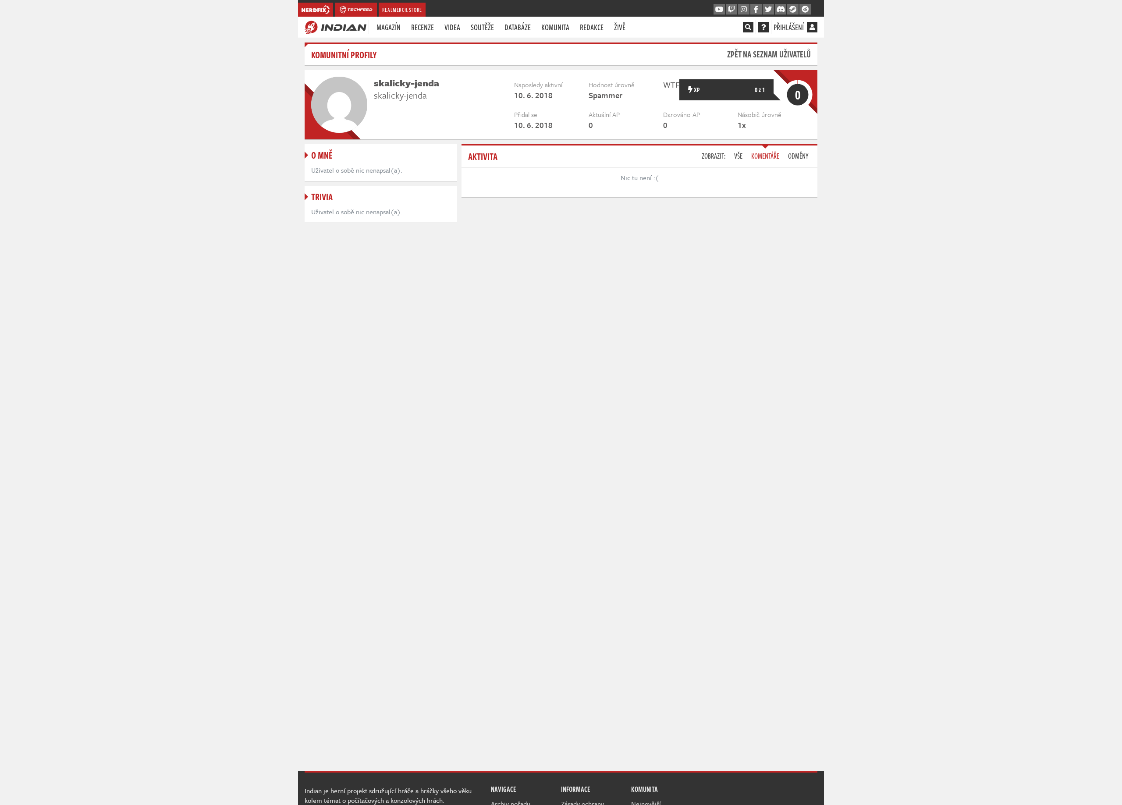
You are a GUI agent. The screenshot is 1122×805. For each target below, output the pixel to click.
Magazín (388, 27)
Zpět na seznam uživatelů (769, 54)
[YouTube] (719, 9)
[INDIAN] (335, 26)
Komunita (555, 27)
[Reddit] (805, 9)
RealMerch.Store (402, 10)
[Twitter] (768, 9)
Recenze (422, 27)
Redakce (592, 27)
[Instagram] (743, 9)
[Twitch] (731, 9)
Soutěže (482, 27)
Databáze (517, 27)
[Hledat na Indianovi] (748, 27)
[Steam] (793, 9)
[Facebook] (756, 9)
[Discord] (780, 9)
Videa (452, 27)
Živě (619, 27)
